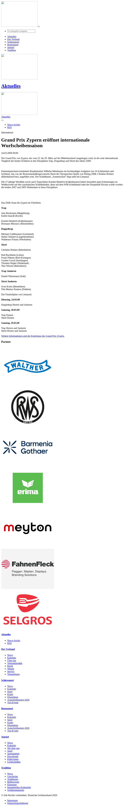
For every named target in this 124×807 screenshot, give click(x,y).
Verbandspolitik (14, 663)
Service (10, 671)
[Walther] (27, 385)
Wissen (10, 668)
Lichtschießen (14, 762)
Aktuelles (11, 86)
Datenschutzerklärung (17, 803)
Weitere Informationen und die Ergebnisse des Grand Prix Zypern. (32, 336)
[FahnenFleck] (27, 588)
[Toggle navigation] (39, 26)
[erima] (27, 507)
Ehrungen (12, 784)
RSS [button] (9, 127)
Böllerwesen (13, 782)
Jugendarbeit (13, 753)
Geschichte (12, 776)
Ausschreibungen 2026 (18, 700)
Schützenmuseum (15, 790)
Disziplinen (12, 697)
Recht (10, 666)
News (10, 655)
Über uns (11, 660)
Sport (9, 691)
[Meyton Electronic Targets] (27, 547)
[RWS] (27, 426)
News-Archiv (13, 640)
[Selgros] (27, 628)
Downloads (12, 756)
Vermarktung (13, 674)
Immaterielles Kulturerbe (19, 787)
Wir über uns (13, 748)
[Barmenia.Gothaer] (27, 466)
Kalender (11, 657)
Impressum (12, 800)
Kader (10, 694)
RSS (9, 643)
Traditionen (12, 779)
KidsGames (12, 759)
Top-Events (12, 702)
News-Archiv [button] (13, 124)
